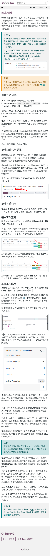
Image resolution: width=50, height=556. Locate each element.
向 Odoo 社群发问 (25, 539)
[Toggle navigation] (1, 7)
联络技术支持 (8, 539)
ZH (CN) (31, 8)
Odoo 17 (42, 8)
